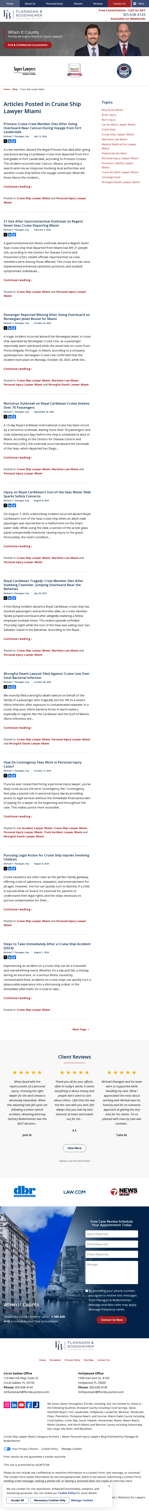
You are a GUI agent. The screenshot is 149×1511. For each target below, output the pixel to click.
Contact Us (119, 3)
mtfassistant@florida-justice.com (26, 1392)
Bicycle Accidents (112, 110)
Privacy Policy (72, 1360)
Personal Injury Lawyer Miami (23, 384)
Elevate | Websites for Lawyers (120, 1497)
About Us (30, 3)
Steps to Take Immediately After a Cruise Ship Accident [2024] (47, 946)
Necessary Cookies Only (49, 1500)
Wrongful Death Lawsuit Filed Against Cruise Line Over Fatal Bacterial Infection (46, 676)
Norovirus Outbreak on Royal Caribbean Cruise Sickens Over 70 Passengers (46, 405)
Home (10, 3)
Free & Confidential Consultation (28, 45)
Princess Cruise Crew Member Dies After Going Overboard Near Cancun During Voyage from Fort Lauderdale (42, 128)
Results (78, 3)
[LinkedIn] (14, 1405)
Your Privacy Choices (25, 1449)
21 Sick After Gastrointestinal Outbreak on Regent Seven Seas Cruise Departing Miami (43, 223)
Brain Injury (109, 114)
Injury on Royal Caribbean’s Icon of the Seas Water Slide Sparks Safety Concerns (47, 494)
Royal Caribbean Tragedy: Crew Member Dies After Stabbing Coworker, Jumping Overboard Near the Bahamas (43, 585)
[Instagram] (7, 1405)
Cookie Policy (49, 1449)
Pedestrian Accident (114, 153)
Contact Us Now (112, 1320)
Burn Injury (109, 119)
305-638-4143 (134, 14)
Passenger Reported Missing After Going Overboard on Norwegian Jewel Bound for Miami (47, 317)
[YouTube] (21, 1405)
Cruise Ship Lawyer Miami (33, 198)
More (141, 3)
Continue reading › (18, 186)
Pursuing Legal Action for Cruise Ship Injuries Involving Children (46, 857)
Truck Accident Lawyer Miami (63, 832)
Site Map (89, 1360)
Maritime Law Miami (65, 380)
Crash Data (109, 129)
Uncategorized (111, 177)
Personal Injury (54, 3)
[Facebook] (28, 1405)
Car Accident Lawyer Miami (34, 828)
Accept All (17, 1500)
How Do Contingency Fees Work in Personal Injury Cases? (43, 764)
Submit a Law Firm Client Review (74, 1160)
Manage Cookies (72, 1449)
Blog (15, 89)
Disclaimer (55, 1360)
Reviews (98, 3)
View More (74, 1148)
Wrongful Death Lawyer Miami (68, 384)
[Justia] (36, 1405)
